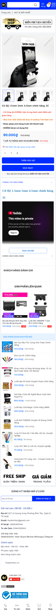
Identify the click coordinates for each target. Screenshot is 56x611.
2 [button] (23, 85)
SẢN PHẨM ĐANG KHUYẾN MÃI (17, 337)
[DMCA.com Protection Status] (8, 586)
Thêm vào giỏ (28, 160)
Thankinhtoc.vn (12, 563)
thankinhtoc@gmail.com (18, 520)
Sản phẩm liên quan (27, 286)
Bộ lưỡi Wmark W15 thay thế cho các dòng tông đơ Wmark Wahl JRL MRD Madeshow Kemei (14, 322)
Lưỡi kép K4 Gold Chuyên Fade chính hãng (34, 381)
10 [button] (33, 85)
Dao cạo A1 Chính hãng (24, 355)
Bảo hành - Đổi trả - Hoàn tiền (14, 546)
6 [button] (28, 85)
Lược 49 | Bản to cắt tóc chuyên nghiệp (32, 446)
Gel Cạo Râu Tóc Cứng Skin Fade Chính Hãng (32, 343)
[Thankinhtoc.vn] (3, 6)
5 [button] (27, 85)
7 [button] (29, 85)
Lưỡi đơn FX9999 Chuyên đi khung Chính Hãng (33, 421)
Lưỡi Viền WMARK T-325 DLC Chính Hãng (39, 322)
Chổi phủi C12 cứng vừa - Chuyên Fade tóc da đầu (34, 460)
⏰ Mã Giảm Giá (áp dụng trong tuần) (19, 147)
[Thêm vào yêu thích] (52, 105)
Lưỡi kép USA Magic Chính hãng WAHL (32, 407)
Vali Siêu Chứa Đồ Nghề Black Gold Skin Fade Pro (32, 395)
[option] (28, 24)
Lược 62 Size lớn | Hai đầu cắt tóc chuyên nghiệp (33, 434)
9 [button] (32, 85)
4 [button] (26, 85)
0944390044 (19, 528)
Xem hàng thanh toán (11, 554)
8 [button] (31, 85)
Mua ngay (28, 168)
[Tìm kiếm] (35, 4)
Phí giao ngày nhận (10, 550)
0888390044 (16, 524)
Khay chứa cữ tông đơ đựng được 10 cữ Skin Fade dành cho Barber (32, 369)
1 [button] (22, 85)
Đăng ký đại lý (43, 498)
